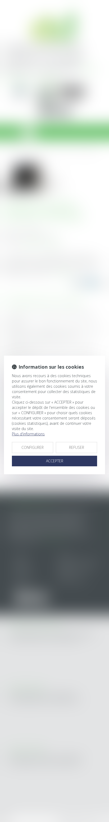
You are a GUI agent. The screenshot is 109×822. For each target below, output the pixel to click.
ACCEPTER (54, 460)
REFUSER (76, 447)
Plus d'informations (28, 433)
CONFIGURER (32, 447)
